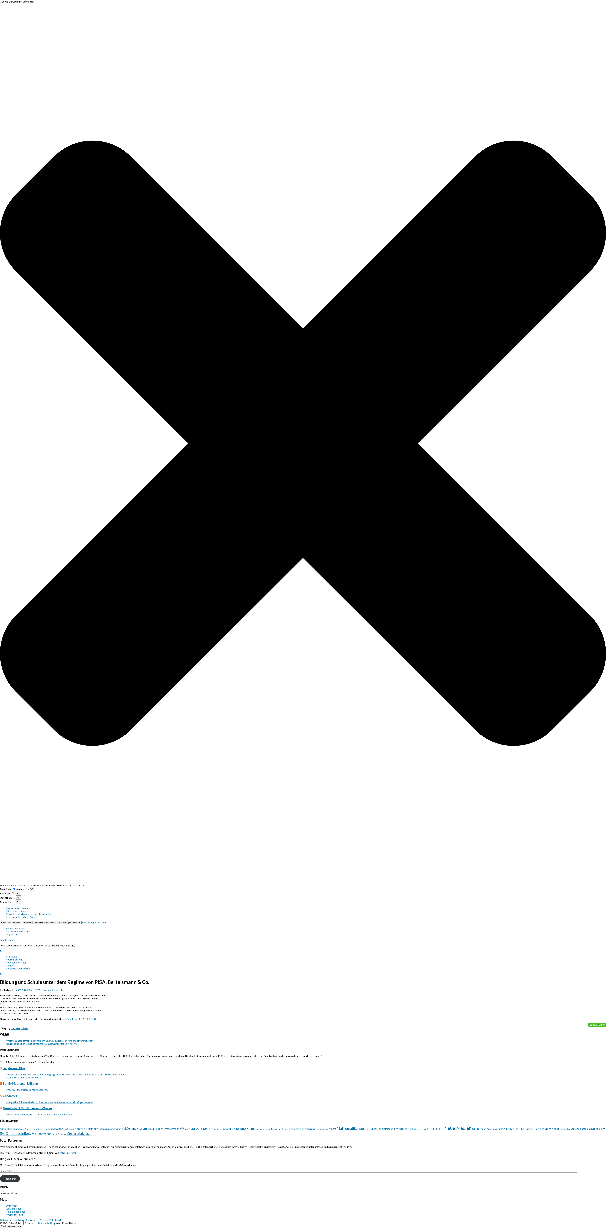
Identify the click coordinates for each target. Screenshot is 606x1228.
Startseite (11, 956)
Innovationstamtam (261, 1129)
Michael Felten (420, 1129)
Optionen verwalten (17, 907)
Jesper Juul (276, 1129)
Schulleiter (565, 1129)
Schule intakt (7, 939)
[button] (303, 443)
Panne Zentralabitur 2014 (493, 1128)
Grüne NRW (239, 1128)
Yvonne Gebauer (58, 1134)
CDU (123, 1129)
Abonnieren (10, 1178)
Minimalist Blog (46, 1223)
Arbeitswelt (54, 1128)
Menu (3, 950)
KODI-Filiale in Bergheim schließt (24, 1077)
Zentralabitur (79, 1133)
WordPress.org (14, 1214)
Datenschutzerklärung (18, 931)
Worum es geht (14, 959)
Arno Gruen (67, 1128)
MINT (430, 1128)
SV (602, 1128)
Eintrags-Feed (13, 1208)
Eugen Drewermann (167, 1128)
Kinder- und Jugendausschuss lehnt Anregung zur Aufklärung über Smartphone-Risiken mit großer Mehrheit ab (65, 1074)
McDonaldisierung (383, 1128)
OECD (475, 1128)
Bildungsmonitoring (109, 1128)
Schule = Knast (549, 1128)
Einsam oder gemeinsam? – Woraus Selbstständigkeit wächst (39, 1114)
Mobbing (439, 1129)
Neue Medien (458, 1128)
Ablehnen (27, 923)
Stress (595, 1128)
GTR (250, 1128)
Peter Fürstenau (68, 1152)
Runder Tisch (532, 1128)
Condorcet (10, 1096)
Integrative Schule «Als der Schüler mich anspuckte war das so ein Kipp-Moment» (49, 1102)
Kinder (285, 1129)
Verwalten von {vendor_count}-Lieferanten (28, 913)
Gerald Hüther (217, 1129)
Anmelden (11, 1205)
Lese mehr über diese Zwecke (22, 916)
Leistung (320, 1129)
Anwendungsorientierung (36, 1129)
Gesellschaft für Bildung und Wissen (27, 1108)
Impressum (12, 934)
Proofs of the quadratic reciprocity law (27, 1089)
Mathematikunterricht (354, 1128)
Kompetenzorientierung (302, 1128)
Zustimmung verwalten (11, 1226)
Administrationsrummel (12, 1128)
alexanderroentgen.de (18, 968)
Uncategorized (19, 1028)
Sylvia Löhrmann (39, 1133)
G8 (208, 1128)
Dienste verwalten (16, 910)
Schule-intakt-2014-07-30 (81, 1018)
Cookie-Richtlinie (15, 928)
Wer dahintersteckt (16, 962)
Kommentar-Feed (15, 1211)
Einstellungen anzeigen (45, 923)
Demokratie (136, 1128)
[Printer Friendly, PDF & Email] (597, 1025)
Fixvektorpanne (193, 1128)
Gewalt (227, 1128)
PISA (521, 1128)
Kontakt (10, 965)
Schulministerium (580, 1128)
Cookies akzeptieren (10, 923)
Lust (326, 1129)
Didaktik (152, 1129)
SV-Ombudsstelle (14, 1133)
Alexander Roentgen (55, 989)
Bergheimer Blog (14, 1068)
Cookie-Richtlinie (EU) (52, 1220)
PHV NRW (512, 1128)
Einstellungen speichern (69, 923)
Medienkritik (404, 1128)
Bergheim (92, 1128)
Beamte (79, 1128)
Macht (332, 1128)
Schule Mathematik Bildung (21, 1083)
